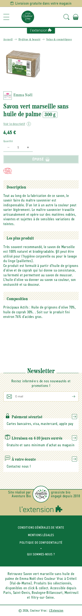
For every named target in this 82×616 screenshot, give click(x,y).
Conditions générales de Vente (41, 527)
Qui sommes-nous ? (41, 554)
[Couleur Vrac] (28, 17)
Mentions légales (41, 535)
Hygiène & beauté (30, 39)
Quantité (8, 141)
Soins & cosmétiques (59, 39)
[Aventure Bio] (41, 494)
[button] (6, 17)
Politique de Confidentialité (41, 542)
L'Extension (56, 610)
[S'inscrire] (70, 396)
